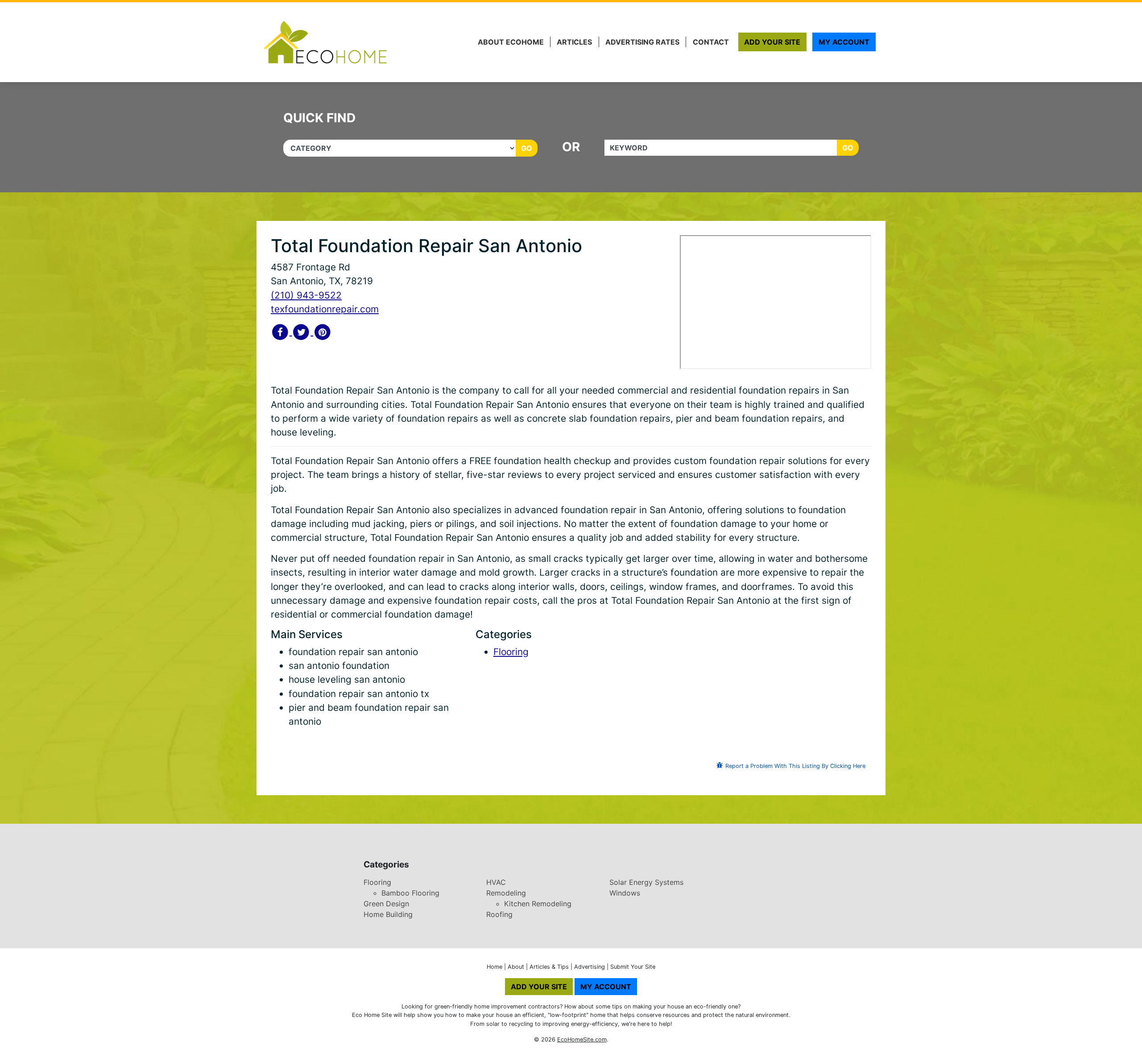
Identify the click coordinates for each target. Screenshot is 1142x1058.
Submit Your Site (632, 966)
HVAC (496, 882)
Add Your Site (772, 41)
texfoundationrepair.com (325, 309)
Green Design (386, 903)
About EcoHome (511, 41)
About (516, 966)
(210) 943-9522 (306, 295)
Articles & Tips (549, 966)
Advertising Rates (642, 41)
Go (526, 148)
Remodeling (506, 892)
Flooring (511, 651)
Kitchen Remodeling (537, 903)
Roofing (499, 914)
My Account (844, 41)
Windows (624, 892)
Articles (574, 41)
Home (494, 966)
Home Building (388, 914)
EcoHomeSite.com (582, 1039)
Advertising (589, 966)
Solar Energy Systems (646, 882)
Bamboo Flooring (410, 892)
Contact (711, 41)
